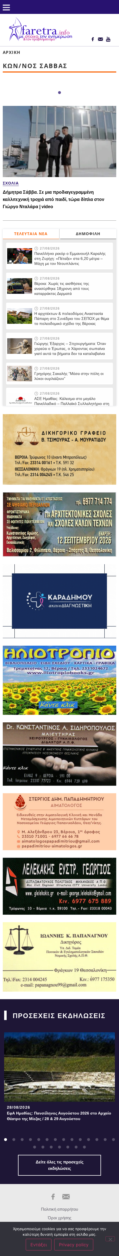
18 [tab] (59, 1147)
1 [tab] (59, 93)
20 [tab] (76, 1147)
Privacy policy (74, 1244)
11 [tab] (88, 1140)
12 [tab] (97, 1140)
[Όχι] (110, 1238)
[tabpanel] (59, 1078)
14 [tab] (113, 1140)
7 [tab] (55, 1140)
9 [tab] (72, 1140)
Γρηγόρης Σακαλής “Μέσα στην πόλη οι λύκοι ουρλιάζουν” (69, 376)
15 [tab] (34, 1147)
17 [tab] (51, 1147)
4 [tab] (30, 1140)
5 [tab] (39, 1140)
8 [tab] (63, 1140)
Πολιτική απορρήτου (59, 1209)
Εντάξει (38, 1244)
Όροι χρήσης (59, 1217)
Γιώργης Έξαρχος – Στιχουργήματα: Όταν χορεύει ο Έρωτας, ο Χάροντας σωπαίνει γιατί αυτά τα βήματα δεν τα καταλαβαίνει (70, 348)
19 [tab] (68, 1147)
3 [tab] (22, 1140)
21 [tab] (84, 1147)
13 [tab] (105, 1140)
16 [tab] (43, 1147)
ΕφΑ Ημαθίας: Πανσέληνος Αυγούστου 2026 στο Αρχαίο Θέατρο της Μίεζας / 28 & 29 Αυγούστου (59, 1116)
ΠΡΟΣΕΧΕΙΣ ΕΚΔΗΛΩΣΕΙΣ (59, 1015)
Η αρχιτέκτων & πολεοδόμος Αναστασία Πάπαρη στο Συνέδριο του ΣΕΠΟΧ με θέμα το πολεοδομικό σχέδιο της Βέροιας (71, 318)
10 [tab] (80, 1140)
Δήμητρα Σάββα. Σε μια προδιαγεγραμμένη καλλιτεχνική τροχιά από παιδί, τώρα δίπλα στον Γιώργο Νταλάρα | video (53, 199)
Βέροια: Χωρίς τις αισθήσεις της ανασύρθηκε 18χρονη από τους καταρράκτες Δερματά (61, 288)
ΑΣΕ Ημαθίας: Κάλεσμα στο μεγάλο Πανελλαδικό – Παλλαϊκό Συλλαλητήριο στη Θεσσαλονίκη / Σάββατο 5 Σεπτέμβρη (71, 403)
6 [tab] (47, 1140)
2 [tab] (14, 1140)
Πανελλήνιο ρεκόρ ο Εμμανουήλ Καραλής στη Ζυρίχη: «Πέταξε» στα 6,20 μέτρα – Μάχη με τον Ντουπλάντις (70, 258)
